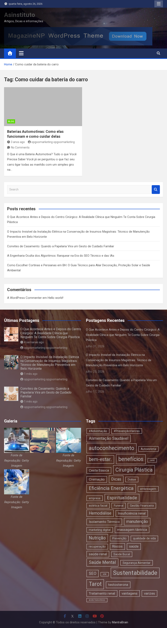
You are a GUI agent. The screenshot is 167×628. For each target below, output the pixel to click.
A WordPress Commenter (24, 298)
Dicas (116, 479)
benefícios (130, 459)
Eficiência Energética (111, 488)
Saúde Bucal (121, 554)
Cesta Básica (99, 470)
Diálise (132, 479)
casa (152, 460)
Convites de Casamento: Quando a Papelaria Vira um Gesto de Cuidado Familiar (60, 246)
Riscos (117, 546)
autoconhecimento (111, 448)
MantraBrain (120, 622)
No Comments (20, 147)
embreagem (148, 489)
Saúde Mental (102, 562)
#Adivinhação (98, 431)
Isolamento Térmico (104, 522)
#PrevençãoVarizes (127, 431)
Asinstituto (19, 14)
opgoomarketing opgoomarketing (53, 142)
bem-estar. (100, 459)
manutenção (137, 521)
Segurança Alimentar (137, 562)
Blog (11, 121)
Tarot (95, 584)
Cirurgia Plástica (134, 470)
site (105, 574)
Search (156, 189)
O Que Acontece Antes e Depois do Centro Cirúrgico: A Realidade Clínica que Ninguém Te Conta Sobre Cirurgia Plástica (50, 333)
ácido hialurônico (97, 600)
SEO (92, 573)
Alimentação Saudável (108, 438)
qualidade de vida (144, 538)
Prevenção (119, 538)
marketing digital (100, 529)
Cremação (97, 479)
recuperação (97, 546)
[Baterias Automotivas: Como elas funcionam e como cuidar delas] (43, 106)
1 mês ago (30, 373)
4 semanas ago (34, 342)
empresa (94, 498)
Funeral (118, 505)
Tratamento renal (102, 593)
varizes (149, 593)
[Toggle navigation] (21, 53)
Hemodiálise (100, 513)
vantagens (129, 593)
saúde (133, 546)
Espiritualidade (122, 497)
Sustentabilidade (135, 572)
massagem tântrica (132, 530)
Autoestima (148, 449)
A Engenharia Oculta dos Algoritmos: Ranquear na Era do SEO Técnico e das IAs (60, 255)
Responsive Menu (158, 3)
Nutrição (97, 537)
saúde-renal (98, 554)
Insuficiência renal (132, 513)
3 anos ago (18, 142)
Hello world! (55, 298)
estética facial (98, 505)
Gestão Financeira (142, 505)
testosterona (118, 585)
